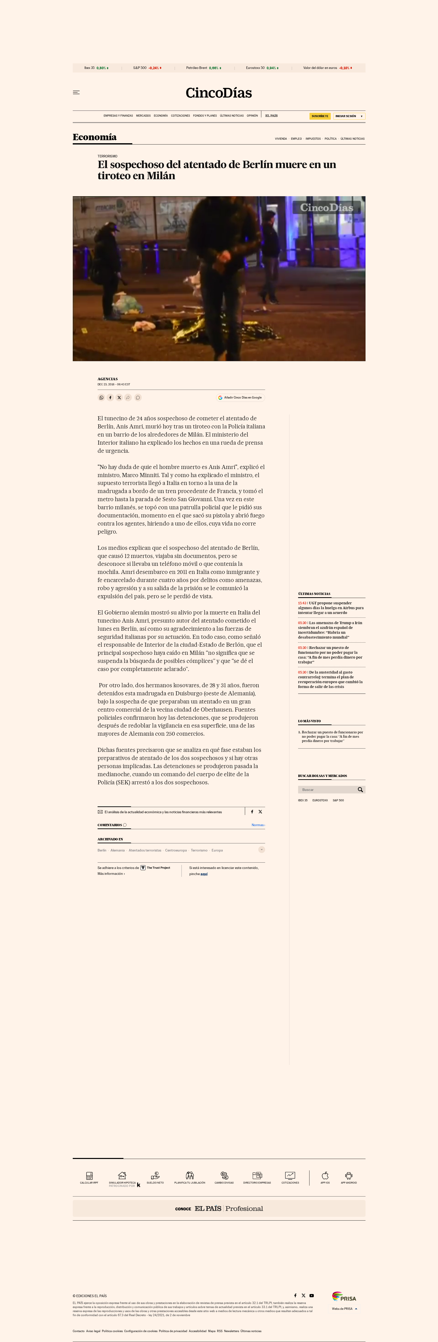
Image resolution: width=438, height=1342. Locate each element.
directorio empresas (257, 1182)
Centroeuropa (176, 850)
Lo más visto (309, 721)
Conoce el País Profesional (219, 1208)
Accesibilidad (198, 1331)
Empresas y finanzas (118, 115)
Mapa (211, 1331)
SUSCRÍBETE (320, 116)
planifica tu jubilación (189, 1182)
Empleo (296, 138)
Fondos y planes (205, 115)
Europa (217, 850)
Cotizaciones (180, 115)
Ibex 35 (89, 68)
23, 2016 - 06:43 (114, 384)
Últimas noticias (232, 115)
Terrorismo (199, 850)
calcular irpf (89, 1182)
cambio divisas (224, 1182)
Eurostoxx (320, 800)
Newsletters (231, 1331)
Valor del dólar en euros (320, 68)
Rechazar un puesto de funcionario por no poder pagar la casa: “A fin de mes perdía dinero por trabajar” (330, 654)
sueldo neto (155, 1182)
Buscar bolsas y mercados (322, 776)
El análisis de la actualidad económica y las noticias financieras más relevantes (163, 812)
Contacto (79, 1331)
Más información (110, 874)
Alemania (118, 850)
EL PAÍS (269, 114)
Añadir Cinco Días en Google (243, 397)
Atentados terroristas (145, 850)
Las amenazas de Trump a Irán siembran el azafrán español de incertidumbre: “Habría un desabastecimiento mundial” (330, 630)
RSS (220, 1331)
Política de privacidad (173, 1331)
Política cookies (112, 1331)
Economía (161, 115)
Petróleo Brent (196, 68)
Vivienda (281, 138)
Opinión (252, 115)
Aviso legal (93, 1331)
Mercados (143, 115)
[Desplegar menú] (76, 92)
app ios (325, 1182)
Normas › (258, 825)
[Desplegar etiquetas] (261, 849)
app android (349, 1182)
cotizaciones (290, 1182)
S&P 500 (140, 68)
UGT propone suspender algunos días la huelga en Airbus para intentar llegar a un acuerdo (331, 608)
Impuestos (313, 138)
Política (331, 138)
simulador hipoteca (122, 1182)
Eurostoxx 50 (255, 68)
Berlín (102, 850)
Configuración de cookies (140, 1331)
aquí (204, 874)
